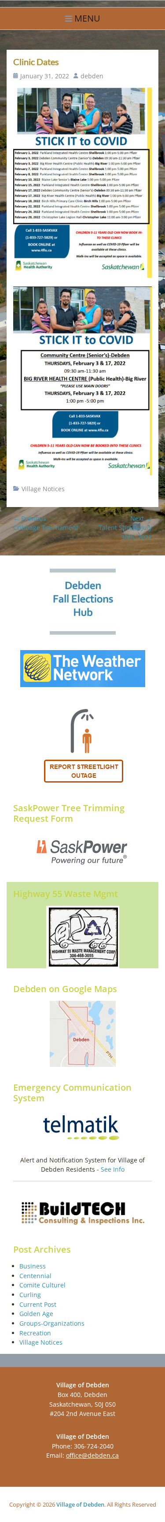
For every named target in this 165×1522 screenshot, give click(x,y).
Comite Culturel (42, 1285)
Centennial (35, 1276)
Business (32, 1266)
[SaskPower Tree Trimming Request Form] (82, 852)
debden (92, 76)
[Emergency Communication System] (82, 1128)
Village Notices (43, 489)
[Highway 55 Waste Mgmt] (82, 937)
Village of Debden (80, 1504)
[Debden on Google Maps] (82, 1034)
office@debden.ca (92, 1455)
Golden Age (36, 1313)
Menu (87, 18)
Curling (30, 1294)
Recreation (35, 1333)
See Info (113, 1169)
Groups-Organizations (51, 1323)
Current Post (37, 1304)
